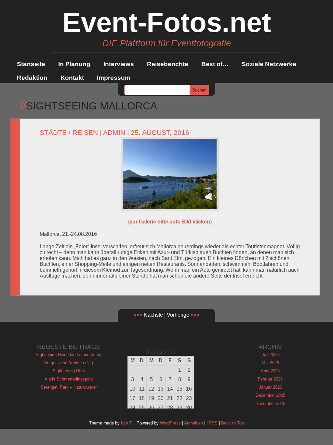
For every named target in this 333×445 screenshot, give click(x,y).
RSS (213, 423)
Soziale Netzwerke (269, 64)
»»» (195, 315)
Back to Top (232, 423)
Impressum (113, 77)
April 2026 (270, 370)
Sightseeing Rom (69, 370)
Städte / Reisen (69, 132)
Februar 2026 (270, 379)
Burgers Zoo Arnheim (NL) (68, 362)
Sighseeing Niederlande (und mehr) (68, 354)
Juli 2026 (270, 354)
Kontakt (72, 77)
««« (138, 315)
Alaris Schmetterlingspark (69, 379)
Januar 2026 (270, 387)
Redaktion (32, 77)
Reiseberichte (167, 64)
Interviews (118, 64)
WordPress (170, 423)
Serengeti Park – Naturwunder (69, 387)
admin (114, 132)
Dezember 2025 (270, 395)
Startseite (31, 64)
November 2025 (270, 403)
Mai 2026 (270, 362)
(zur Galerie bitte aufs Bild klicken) (170, 221)
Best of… (215, 64)
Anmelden (193, 423)
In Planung (74, 64)
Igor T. (127, 423)
